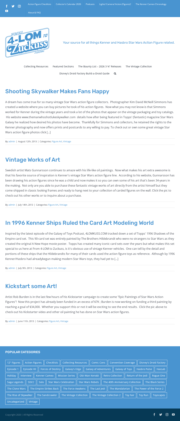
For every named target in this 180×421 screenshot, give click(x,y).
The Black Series (155, 382)
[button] (115, 73)
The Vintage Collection (75, 395)
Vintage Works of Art (32, 159)
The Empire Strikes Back (44, 388)
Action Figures (33, 362)
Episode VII (29, 369)
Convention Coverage (122, 362)
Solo (41, 382)
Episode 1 (13, 369)
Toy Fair (129, 395)
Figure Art (57, 141)
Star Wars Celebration (61, 382)
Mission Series (66, 375)
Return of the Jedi (137, 375)
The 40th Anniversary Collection (122, 382)
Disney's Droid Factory (152, 362)
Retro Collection (113, 375)
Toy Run (143, 395)
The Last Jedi (97, 388)
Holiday (11, 375)
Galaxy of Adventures (98, 369)
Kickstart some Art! (31, 286)
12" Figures (13, 362)
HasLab (161, 369)
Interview (26, 375)
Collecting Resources (75, 362)
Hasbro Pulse (144, 369)
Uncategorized (15, 401)
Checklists (52, 362)
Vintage (67, 141)
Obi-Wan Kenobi (89, 375)
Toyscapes (159, 395)
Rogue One (158, 375)
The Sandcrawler (47, 395)
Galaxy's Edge (73, 369)
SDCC (31, 382)
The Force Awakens (74, 388)
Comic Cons (98, 362)
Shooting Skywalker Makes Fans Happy (57, 91)
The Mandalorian (120, 388)
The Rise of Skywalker (20, 395)
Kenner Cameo (44, 375)
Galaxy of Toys (123, 369)
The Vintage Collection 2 (106, 395)
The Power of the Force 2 (148, 388)
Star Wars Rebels (89, 382)
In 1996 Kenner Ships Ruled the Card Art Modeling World (79, 222)
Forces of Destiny (51, 369)
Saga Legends (15, 382)
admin (11, 141)
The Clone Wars (16, 388)
